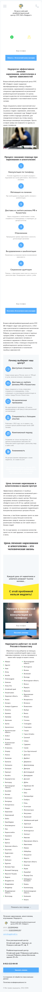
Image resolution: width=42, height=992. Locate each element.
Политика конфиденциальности (14, 982)
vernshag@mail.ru (10, 934)
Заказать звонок (21, 970)
